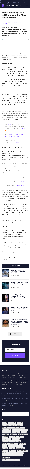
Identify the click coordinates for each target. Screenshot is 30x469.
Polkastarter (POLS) (13, 443)
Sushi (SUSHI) (5, 448)
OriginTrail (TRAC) (16, 439)
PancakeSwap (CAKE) (16, 441)
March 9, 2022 (20, 185)
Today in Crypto (13, 465)
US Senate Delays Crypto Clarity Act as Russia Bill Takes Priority (18, 271)
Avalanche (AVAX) (5, 425)
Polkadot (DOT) (5, 443)
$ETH (23, 128)
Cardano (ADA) (22, 427)
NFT (10, 439)
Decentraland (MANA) (6, 432)
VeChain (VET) (13, 455)
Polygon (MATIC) (22, 443)
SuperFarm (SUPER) (19, 445)
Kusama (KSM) (21, 436)
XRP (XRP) (20, 455)
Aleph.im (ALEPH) (12, 422)
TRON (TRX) (4, 452)
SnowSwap (4, 445)
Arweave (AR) (20, 422)
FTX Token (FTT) (12, 436)
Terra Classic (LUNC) (20, 448)
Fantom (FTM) (5, 436)
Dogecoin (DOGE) (15, 432)
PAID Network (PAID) (6, 441)
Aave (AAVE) (4, 422)
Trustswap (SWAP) (12, 452)
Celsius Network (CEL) (6, 429)
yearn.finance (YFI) (5, 457)
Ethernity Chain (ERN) (22, 434)
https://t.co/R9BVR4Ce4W (16, 134)
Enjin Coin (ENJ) (5, 434)
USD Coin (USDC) (5, 455)
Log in (26, 465)
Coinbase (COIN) (24, 429)
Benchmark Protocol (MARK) (16, 425)
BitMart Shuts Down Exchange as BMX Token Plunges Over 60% (19, 284)
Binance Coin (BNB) (6, 427)
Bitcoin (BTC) (14, 427)
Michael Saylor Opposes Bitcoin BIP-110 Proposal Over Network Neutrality (18, 296)
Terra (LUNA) (4, 23)
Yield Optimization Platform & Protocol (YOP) (11, 459)
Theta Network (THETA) (22, 450)
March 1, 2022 (19, 142)
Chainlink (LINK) (15, 429)
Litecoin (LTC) (4, 439)
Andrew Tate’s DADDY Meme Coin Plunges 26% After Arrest (19, 309)
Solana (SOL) (10, 445)
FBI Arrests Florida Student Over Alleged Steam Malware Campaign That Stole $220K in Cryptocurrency (19, 322)
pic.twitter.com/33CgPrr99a (12, 136)
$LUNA (9, 124)
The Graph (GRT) (12, 450)
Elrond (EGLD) (24, 432)
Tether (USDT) (5, 450)
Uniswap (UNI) (21, 452)
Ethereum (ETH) (13, 434)
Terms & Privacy (21, 465)
